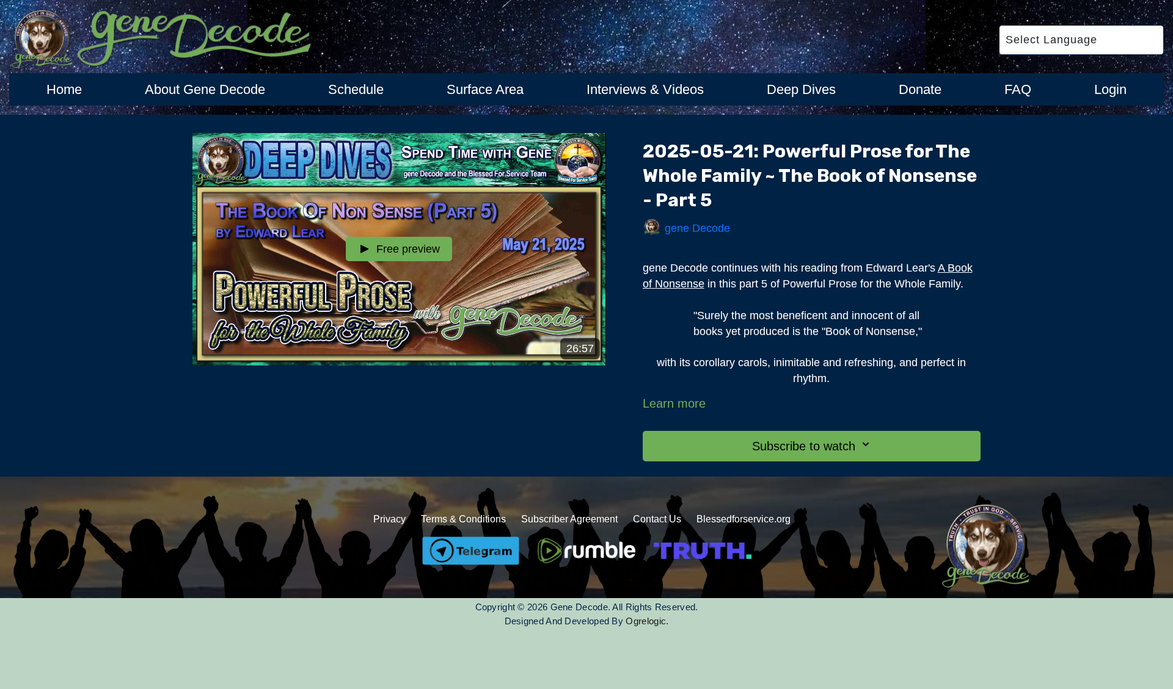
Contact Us (657, 519)
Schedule (356, 89)
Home (64, 89)
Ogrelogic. (647, 621)
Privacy (389, 519)
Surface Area (485, 89)
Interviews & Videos (645, 89)
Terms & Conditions (463, 519)
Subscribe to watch (803, 446)
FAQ (1017, 89)
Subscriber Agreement (569, 519)
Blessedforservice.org (743, 519)
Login (1110, 89)
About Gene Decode (205, 89)
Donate (920, 89)
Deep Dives (801, 89)
